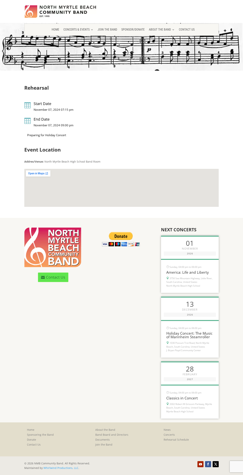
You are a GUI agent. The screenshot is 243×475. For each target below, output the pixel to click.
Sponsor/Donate (133, 29)
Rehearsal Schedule (176, 439)
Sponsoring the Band (40, 434)
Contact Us (187, 29)
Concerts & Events (76, 29)
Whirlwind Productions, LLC (60, 468)
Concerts (169, 434)
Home (55, 29)
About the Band (160, 29)
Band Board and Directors (111, 434)
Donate (31, 439)
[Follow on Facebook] (208, 464)
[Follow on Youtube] (200, 464)
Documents (102, 439)
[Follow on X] (216, 464)
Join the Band (107, 29)
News (167, 430)
